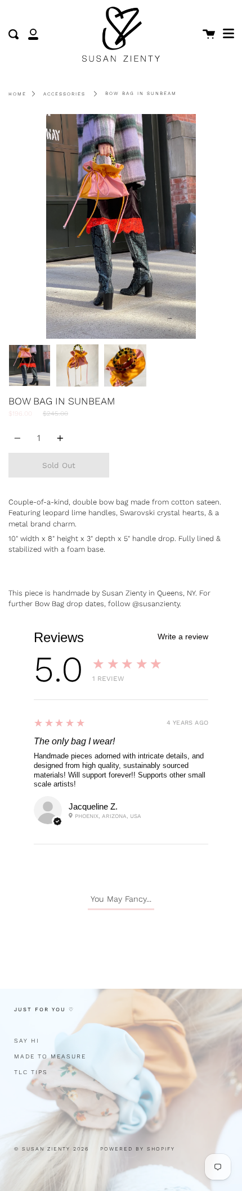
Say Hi (26, 1040)
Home (17, 94)
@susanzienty (156, 603)
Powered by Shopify (137, 1149)
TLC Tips (31, 1072)
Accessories (64, 94)
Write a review (183, 637)
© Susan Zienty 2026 (51, 1149)
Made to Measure (50, 1056)
